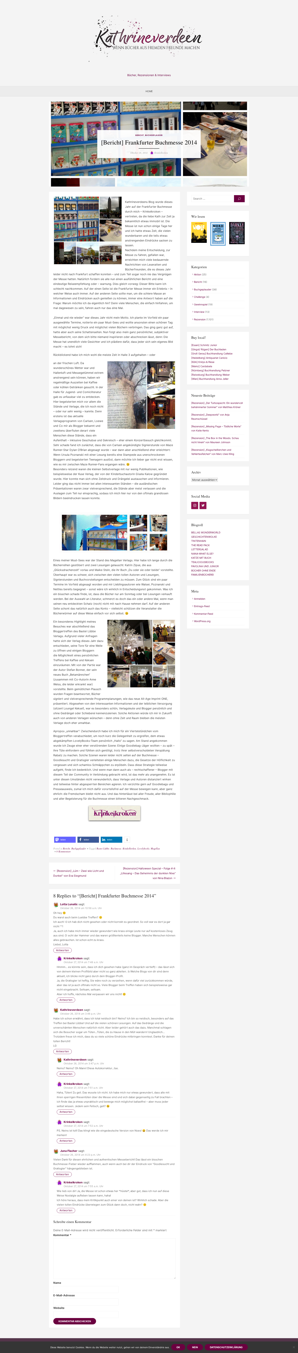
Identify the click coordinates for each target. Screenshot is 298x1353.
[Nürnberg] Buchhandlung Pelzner (210, 370)
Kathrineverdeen (71, 1009)
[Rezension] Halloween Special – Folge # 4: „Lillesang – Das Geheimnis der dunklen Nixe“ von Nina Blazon (148, 873)
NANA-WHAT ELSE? (202, 553)
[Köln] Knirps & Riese (202, 361)
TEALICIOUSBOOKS (202, 562)
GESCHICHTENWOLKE (204, 536)
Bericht (139, 135)
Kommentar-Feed (203, 613)
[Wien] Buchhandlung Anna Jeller (210, 378)
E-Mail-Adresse (64, 1295)
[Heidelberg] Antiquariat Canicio (209, 357)
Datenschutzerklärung (226, 1347)
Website (58, 1308)
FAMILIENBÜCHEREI (202, 574)
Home (149, 91)
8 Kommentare (63, 851)
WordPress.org (202, 621)
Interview (199, 311)
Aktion (197, 274)
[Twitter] (203, 505)
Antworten (62, 950)
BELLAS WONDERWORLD (205, 532)
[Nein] (293, 1347)
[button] (65, 840)
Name (57, 1282)
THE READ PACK (200, 545)
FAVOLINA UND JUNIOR (205, 566)
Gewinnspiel (200, 304)
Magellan (155, 848)
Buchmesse (116, 848)
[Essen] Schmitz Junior (204, 345)
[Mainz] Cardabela (201, 366)
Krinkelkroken (161, 152)
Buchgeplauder (154, 135)
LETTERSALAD (199, 549)
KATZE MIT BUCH (201, 557)
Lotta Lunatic (69, 904)
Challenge (199, 296)
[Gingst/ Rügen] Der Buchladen (208, 349)
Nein (195, 1347)
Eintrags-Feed (202, 606)
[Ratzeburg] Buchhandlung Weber (210, 374)
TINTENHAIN (198, 540)
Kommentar (62, 1235)
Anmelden (199, 598)
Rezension (200, 319)
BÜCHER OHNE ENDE (203, 570)
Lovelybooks (143, 848)
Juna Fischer (68, 1151)
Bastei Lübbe (103, 848)
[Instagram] (194, 505)
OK (178, 1347)
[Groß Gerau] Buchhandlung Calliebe (211, 353)
